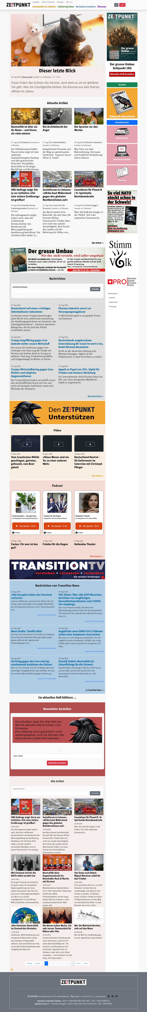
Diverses (102, 7)
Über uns (69, 2)
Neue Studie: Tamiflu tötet (26, 626)
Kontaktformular (122, 122)
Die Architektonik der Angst (55, 128)
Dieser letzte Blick (57, 70)
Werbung (112, 307)
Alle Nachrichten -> (96, 391)
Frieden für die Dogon (55, 539)
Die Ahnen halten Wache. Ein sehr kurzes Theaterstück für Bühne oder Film (57, 924)
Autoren (112, 298)
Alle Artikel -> (98, 243)
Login (122, 5)
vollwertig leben (66, 7)
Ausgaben (36, 2)
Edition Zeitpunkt (48, 2)
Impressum (113, 302)
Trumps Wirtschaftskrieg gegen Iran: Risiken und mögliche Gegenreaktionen (32, 368)
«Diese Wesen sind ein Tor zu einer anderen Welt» (56, 455)
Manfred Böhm (59, 142)
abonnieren (12, 964)
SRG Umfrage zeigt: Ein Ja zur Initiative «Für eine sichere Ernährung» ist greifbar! (25, 194)
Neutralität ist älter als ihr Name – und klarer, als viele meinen (24, 130)
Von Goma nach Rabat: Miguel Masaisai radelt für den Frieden (87, 871)
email (56, 746)
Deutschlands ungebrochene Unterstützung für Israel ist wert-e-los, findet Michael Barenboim (80, 338)
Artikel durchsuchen (19, 784)
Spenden (122, 85)
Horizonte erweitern (86, 7)
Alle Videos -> (98, 471)
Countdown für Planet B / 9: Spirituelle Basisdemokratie (88, 193)
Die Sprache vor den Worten (86, 128)
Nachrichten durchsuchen (20, 282)
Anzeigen (60, 2)
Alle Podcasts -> (97, 551)
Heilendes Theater (85, 539)
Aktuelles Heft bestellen (122, 74)
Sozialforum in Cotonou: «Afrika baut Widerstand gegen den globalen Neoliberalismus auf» (57, 194)
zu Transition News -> (95, 685)
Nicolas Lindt (27, 77)
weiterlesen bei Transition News (46, 610)
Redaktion (26, 142)
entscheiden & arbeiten (44, 7)
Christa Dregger (91, 205)
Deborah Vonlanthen (93, 142)
